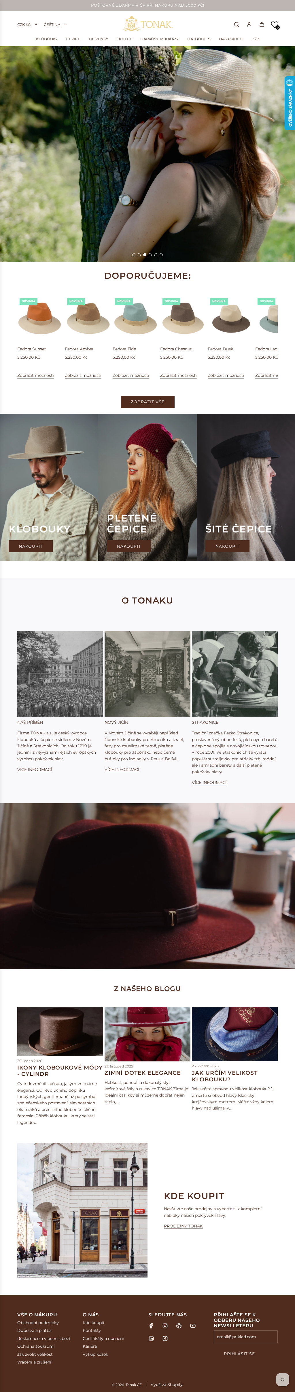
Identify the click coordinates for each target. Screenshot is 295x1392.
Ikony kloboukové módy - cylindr (60, 1071)
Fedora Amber (79, 349)
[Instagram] (165, 1326)
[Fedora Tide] (136, 318)
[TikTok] (165, 1338)
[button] (274, 24)
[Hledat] (236, 24)
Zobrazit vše (147, 401)
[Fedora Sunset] (40, 318)
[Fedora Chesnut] (183, 318)
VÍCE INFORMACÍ (34, 769)
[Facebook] (151, 1326)
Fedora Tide (124, 349)
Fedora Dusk (220, 349)
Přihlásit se (239, 1353)
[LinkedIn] (151, 1338)
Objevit (37, 238)
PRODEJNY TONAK (183, 1226)
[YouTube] (192, 1326)
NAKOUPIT (31, 546)
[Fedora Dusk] (231, 318)
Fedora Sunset (31, 349)
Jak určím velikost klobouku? (225, 1076)
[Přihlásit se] (249, 24)
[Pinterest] (179, 1326)
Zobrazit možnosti (35, 375)
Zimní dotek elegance (143, 1073)
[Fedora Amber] (88, 318)
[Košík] (262, 24)
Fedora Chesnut (176, 349)
